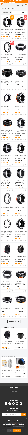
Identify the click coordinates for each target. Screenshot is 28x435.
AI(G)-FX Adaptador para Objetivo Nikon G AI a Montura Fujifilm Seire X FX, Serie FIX (20, 157)
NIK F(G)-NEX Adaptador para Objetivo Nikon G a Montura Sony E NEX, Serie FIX (21, 132)
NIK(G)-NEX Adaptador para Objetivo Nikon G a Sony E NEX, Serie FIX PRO (20, 207)
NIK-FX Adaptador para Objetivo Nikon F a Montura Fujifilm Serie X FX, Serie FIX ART (20, 309)
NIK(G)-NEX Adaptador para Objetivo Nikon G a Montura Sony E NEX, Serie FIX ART (21, 283)
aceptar (17, 430)
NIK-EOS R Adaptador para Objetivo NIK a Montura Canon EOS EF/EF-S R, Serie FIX (19, 182)
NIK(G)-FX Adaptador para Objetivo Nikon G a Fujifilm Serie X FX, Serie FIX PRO (7, 31)
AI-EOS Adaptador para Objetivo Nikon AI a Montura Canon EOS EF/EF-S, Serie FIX (6, 56)
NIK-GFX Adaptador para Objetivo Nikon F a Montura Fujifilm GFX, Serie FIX (20, 56)
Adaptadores (7, 8)
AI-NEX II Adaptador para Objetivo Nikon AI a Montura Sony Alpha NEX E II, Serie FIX (7, 283)
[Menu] (18, 5)
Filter (24, 12)
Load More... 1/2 (14, 321)
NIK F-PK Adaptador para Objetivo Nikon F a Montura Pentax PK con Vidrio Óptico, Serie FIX (20, 258)
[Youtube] (17, 403)
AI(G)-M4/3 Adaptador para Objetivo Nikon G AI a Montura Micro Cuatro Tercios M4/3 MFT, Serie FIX (21, 233)
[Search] (22, 5)
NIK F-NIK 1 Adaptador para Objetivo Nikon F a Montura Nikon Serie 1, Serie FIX (6, 258)
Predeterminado (6, 12)
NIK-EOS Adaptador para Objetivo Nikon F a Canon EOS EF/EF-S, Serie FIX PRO (7, 208)
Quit (10, 430)
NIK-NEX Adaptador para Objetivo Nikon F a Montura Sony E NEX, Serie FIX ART (7, 132)
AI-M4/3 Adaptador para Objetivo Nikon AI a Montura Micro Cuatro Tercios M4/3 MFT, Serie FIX (7, 182)
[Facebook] (6, 403)
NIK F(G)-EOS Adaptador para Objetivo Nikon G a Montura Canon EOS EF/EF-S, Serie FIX (6, 233)
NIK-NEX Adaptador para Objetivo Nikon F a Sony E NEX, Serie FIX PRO (20, 107)
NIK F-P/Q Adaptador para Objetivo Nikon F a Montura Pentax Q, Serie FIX (20, 343)
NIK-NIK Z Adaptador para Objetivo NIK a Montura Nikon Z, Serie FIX (7, 81)
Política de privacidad (18, 426)
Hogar (2, 8)
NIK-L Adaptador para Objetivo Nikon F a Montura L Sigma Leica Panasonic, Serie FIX (20, 81)
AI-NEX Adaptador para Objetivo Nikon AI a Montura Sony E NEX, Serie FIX (21, 31)
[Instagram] (9, 403)
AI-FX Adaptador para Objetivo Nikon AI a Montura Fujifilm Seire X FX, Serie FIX (6, 157)
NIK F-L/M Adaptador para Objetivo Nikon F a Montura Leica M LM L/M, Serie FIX (7, 107)
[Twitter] (13, 403)
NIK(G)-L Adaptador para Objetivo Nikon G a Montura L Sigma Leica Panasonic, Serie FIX (6, 309)
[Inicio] (2, 4)
